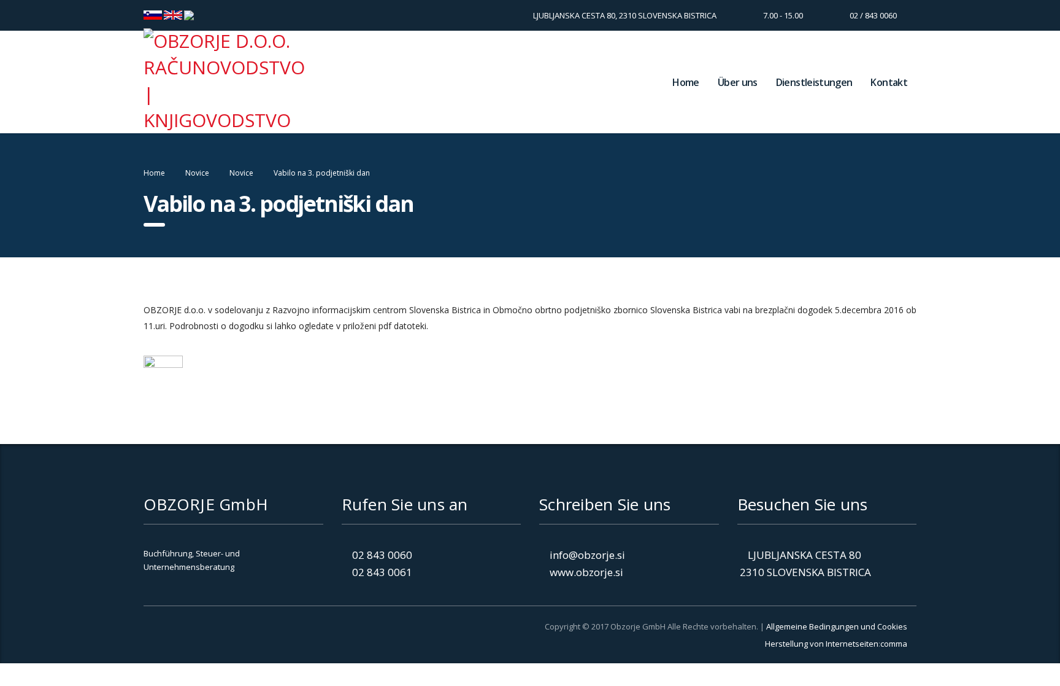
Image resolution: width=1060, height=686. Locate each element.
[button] (207, 640)
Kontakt (888, 82)
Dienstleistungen (814, 82)
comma (893, 643)
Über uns (738, 82)
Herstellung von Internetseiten (821, 643)
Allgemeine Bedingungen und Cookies (836, 626)
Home (685, 82)
